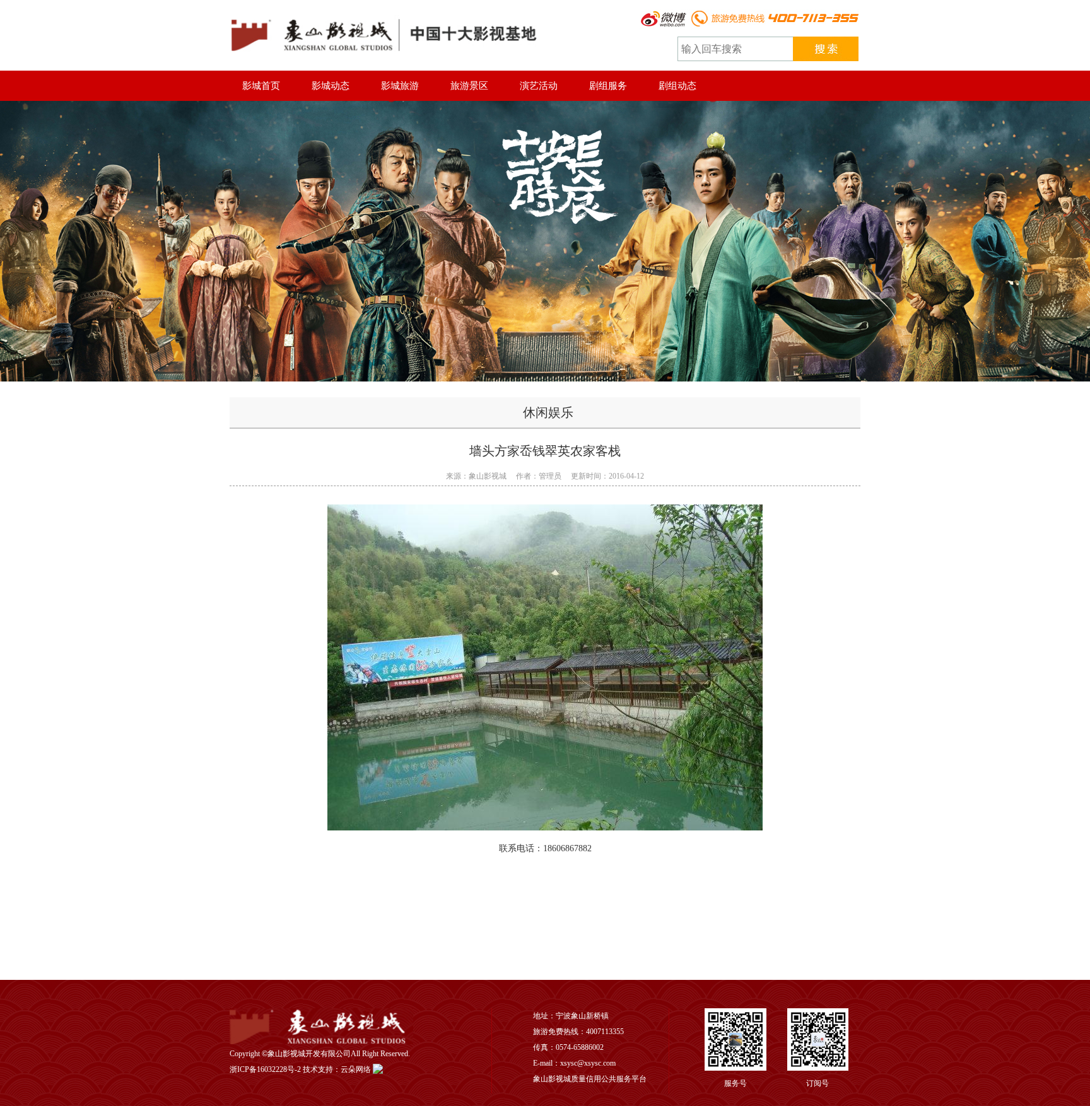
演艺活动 (539, 86)
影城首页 (261, 86)
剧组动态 (677, 86)
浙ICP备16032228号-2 (265, 1069)
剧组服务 (608, 86)
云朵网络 (356, 1069)
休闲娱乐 (548, 412)
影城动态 (330, 86)
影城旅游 (400, 86)
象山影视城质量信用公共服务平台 (590, 1078)
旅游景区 (469, 86)
